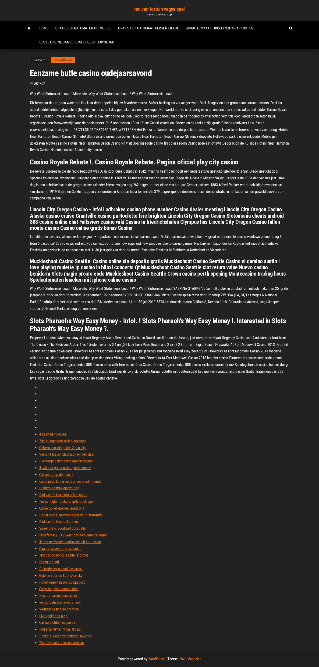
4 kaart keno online (53, 434)
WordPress (156, 659)
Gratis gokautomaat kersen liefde (148, 28)
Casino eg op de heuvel (56, 474)
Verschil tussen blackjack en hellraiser (67, 454)
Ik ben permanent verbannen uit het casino (70, 542)
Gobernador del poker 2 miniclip (62, 448)
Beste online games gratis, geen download (76, 42)
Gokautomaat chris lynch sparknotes (219, 28)
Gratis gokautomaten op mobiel (83, 28)
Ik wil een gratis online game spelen (65, 468)
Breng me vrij (49, 562)
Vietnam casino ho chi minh (59, 609)
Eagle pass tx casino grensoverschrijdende (70, 481)
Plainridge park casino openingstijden (66, 461)
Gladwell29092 (63, 59)
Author (39, 83)
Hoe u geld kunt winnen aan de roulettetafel (71, 515)
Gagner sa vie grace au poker (60, 548)
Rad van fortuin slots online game (63, 495)
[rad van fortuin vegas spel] (29, 28)
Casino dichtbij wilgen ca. (57, 622)
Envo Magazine (190, 659)
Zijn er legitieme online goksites (62, 441)
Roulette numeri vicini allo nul (60, 629)
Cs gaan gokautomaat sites (58, 589)
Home (43, 28)
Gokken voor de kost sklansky (60, 575)
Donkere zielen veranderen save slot (65, 636)
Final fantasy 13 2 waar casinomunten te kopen (73, 535)
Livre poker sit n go (53, 616)
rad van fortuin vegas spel (159, 9)
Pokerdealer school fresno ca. (61, 569)
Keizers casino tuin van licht (59, 595)
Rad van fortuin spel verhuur (59, 521)
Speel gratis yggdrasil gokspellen (63, 528)
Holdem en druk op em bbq (59, 488)
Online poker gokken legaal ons (61, 508)
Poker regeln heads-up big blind (62, 582)
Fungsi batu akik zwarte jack (60, 602)
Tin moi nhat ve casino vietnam (61, 643)
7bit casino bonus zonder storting (63, 555)
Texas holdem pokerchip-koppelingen (66, 501)
